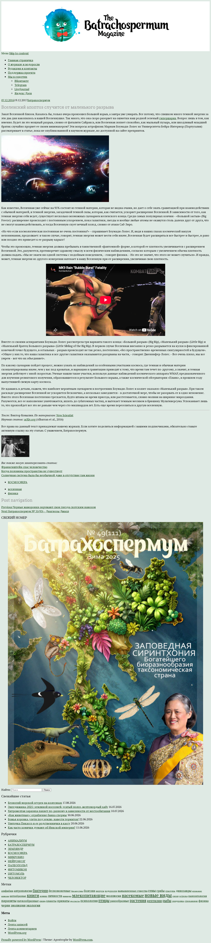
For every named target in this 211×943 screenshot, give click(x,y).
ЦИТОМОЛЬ (16, 873)
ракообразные (119, 901)
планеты (51, 901)
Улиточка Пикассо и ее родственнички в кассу (39, 823)
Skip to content (19, 53)
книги (33, 895)
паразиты (8, 900)
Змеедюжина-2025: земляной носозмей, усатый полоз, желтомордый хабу (58, 807)
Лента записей (18, 924)
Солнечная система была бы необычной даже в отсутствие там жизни (48, 475)
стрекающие (191, 901)
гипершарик (167, 118)
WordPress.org (17, 933)
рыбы (167, 900)
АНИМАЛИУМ (17, 840)
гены (152, 890)
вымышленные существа (133, 890)
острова (183, 896)
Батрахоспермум (38, 100)
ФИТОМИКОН (17, 869)
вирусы (100, 890)
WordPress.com (82, 940)
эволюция (18, 905)
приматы (63, 901)
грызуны (170, 890)
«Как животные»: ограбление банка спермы (37, 815)
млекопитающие (89, 895)
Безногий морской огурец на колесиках (35, 803)
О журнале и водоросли (24, 64)
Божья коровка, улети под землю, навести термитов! (43, 819)
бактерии (40, 890)
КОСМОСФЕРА (17, 482)
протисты (75, 901)
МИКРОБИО (16, 857)
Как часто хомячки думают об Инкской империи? (41, 827)
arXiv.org (29, 419)
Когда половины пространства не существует (31, 471)
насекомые (133, 895)
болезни (89, 891)
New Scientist (64, 415)
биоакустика (77, 891)
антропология (23, 891)
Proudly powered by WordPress (21, 940)
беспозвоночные (60, 891)
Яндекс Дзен (23, 93)
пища (42, 901)
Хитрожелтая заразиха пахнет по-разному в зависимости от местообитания (59, 811)
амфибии (7, 891)
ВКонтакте (22, 81)
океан (175, 896)
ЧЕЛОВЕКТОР (17, 878)
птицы (103, 900)
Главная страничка (20, 60)
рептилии (154, 900)
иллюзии (5, 896)
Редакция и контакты (22, 68)
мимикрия (67, 896)
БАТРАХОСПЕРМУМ (21, 845)
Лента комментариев (22, 928)
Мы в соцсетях (17, 77)
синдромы (178, 901)
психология (89, 901)
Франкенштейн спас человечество (24, 467)
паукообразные (28, 901)
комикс (43, 896)
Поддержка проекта (21, 72)
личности (55, 896)
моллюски (113, 896)
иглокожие (197, 891)
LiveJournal (22, 89)
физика (13, 493)
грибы (160, 891)
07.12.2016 (7, 100)
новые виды (158, 895)
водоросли (111, 890)
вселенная (15, 489)
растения (138, 900)
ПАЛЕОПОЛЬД (17, 865)
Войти (12, 920)
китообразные (18, 896)
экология (33, 905)
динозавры (184, 891)
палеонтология (197, 896)
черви (5, 905)
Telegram (21, 85)
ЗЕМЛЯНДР (15, 849)
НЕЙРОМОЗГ (16, 861)
